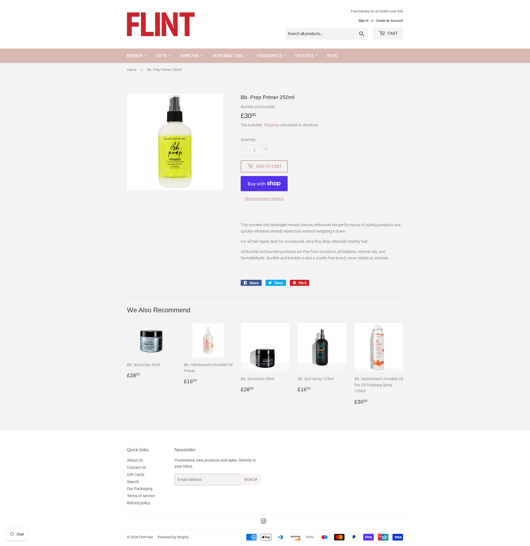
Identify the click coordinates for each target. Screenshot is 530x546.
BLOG (332, 55)
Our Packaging (139, 488)
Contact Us (136, 467)
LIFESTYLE (305, 55)
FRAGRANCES (270, 55)
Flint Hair (146, 537)
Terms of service (141, 496)
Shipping (271, 125)
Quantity (248, 139)
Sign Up (250, 480)
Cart (392, 33)
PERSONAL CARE (228, 55)
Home (131, 70)
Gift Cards (135, 474)
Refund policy (138, 503)
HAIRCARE (190, 55)
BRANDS (135, 55)
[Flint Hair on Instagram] (263, 522)
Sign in (363, 21)
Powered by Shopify (173, 537)
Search (133, 482)
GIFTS (162, 55)
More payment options (264, 198)
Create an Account (389, 21)
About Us (135, 460)
